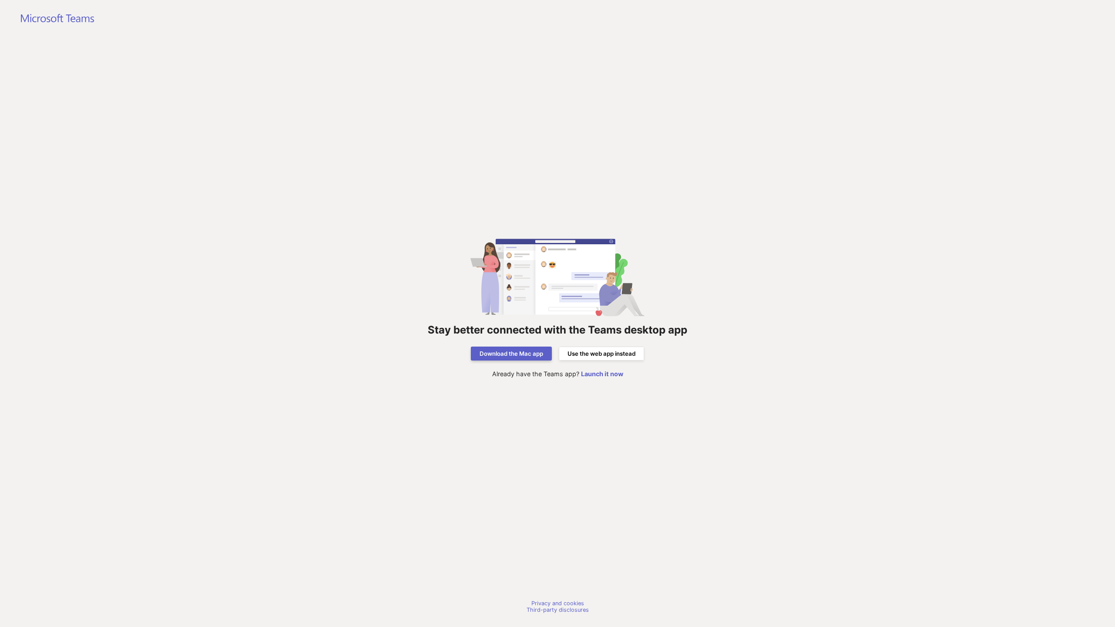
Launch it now (602, 374)
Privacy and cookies (557, 603)
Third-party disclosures (558, 610)
